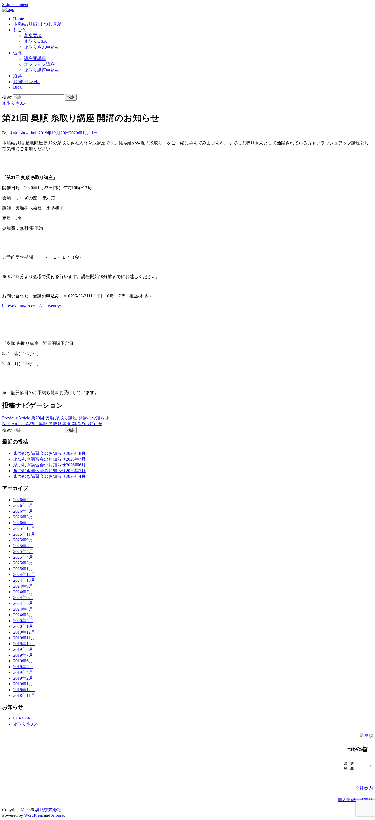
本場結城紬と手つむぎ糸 (37, 24)
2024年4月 (23, 609)
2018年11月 (24, 695)
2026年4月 (23, 511)
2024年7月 (23, 591)
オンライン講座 (39, 64)
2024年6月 (23, 597)
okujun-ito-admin (23, 132)
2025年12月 (24, 528)
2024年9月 (23, 586)
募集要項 (33, 35)
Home (18, 18)
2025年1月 (23, 568)
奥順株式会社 (48, 809)
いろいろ (22, 718)
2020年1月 (23, 626)
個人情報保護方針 (355, 799)
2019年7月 (23, 655)
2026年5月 (23, 505)
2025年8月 (23, 545)
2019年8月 (23, 649)
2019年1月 (23, 684)
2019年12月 (24, 632)
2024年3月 (23, 614)
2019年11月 (24, 637)
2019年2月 (23, 678)
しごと (19, 29)
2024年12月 (24, 574)
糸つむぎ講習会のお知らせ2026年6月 (49, 465)
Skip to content (15, 4)
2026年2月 (23, 522)
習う (17, 52)
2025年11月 (24, 534)
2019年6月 (23, 661)
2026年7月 (23, 499)
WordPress (33, 815)
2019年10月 (24, 643)
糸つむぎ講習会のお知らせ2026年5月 (49, 470)
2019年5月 (23, 666)
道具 (17, 75)
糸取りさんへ (15, 103)
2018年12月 (24, 689)
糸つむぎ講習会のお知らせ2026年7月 (49, 459)
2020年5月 (23, 620)
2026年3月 (23, 517)
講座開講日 (35, 58)
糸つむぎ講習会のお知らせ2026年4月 (49, 476)
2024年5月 (23, 603)
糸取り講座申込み (41, 70)
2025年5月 (23, 551)
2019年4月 (23, 672)
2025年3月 (23, 563)
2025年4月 (23, 557)
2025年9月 (23, 540)
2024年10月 (24, 580)
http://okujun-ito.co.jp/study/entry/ (31, 305)
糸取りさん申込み (41, 47)
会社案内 (364, 788)
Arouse (57, 815)
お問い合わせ (26, 81)
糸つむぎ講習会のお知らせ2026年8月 (49, 453)
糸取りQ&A (35, 41)
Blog (17, 87)
